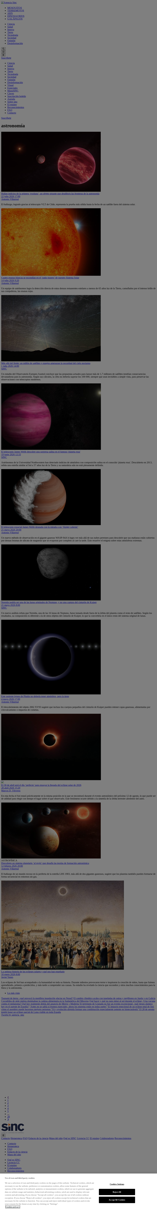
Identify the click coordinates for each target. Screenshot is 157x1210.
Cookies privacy (13, 1207)
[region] (78, 1192)
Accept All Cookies (117, 1200)
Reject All (117, 1192)
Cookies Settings (117, 1184)
